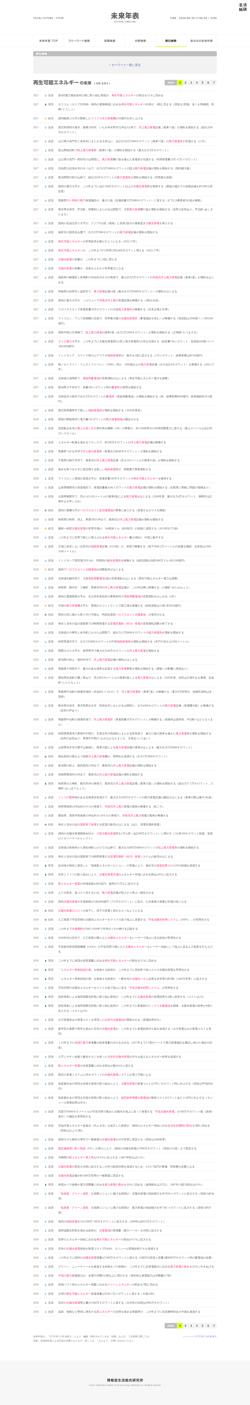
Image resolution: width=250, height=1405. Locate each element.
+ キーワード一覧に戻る (125, 65)
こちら (100, 1340)
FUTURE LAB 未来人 (206, 1336)
